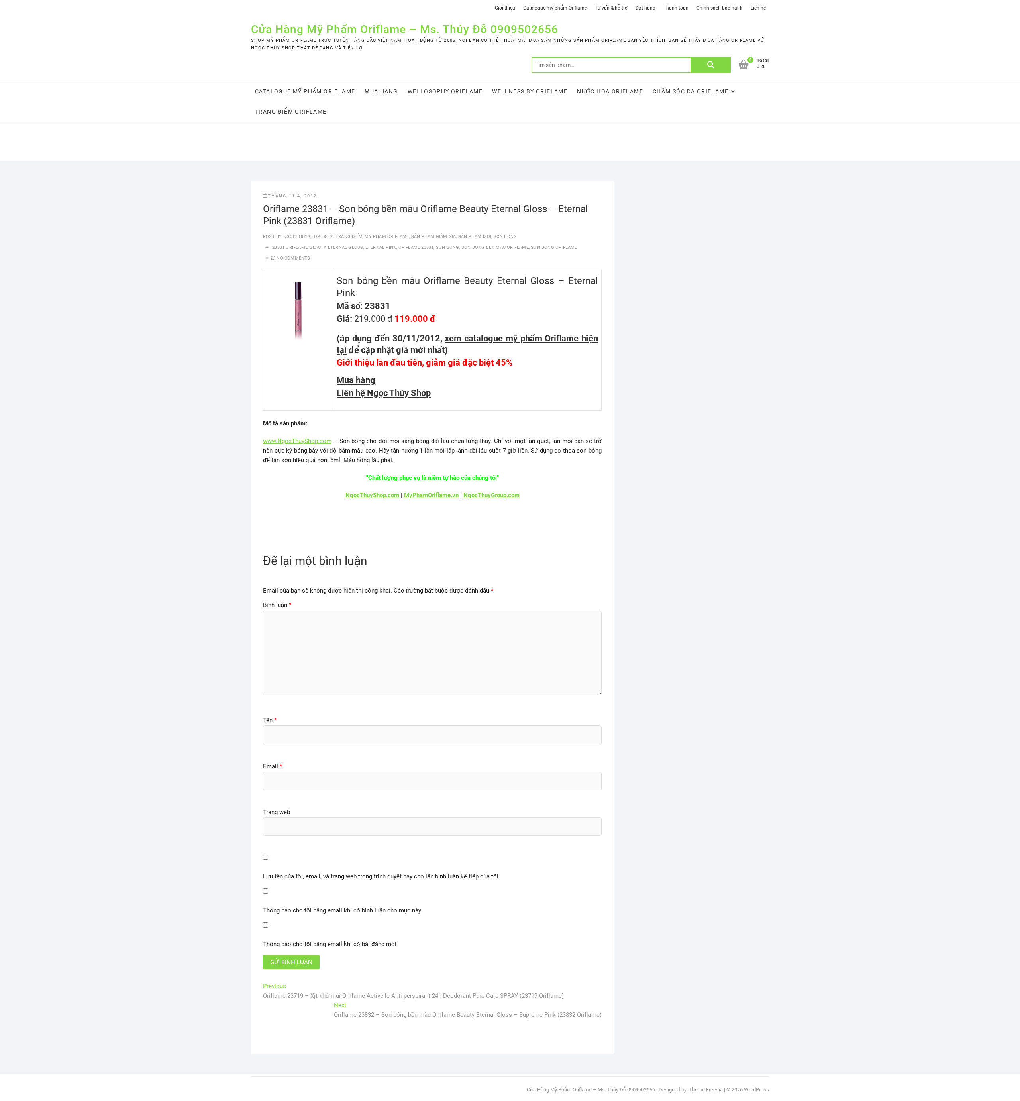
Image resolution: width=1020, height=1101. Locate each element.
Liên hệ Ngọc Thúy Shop (384, 393)
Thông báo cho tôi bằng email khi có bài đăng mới (329, 944)
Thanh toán (675, 8)
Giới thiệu (505, 8)
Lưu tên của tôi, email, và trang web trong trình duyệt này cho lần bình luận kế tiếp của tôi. (381, 876)
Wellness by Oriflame (529, 91)
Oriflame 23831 (416, 247)
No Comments (293, 258)
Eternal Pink (380, 247)
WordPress (756, 1090)
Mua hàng (381, 91)
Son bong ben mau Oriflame (495, 247)
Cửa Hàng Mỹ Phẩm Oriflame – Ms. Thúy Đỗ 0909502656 (404, 29)
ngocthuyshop (301, 236)
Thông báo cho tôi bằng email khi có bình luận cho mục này (342, 910)
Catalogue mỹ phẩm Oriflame (555, 8)
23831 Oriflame (290, 247)
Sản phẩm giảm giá (433, 236)
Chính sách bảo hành (719, 8)
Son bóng (505, 236)
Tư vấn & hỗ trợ (611, 8)
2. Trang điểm (346, 236)
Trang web (276, 812)
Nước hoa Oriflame (610, 91)
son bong (447, 247)
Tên (270, 720)
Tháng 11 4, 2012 (292, 196)
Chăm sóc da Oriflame (690, 91)
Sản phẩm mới (474, 236)
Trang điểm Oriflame (291, 111)
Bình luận (277, 605)
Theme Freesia (706, 1090)
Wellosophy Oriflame (445, 91)
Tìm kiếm (711, 65)
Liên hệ (758, 8)
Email (272, 766)
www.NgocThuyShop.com (297, 441)
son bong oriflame (554, 247)
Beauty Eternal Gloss (336, 247)
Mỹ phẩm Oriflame (387, 236)
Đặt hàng (645, 8)
